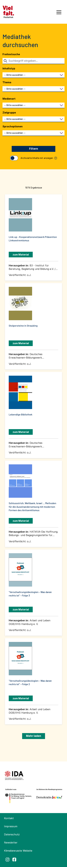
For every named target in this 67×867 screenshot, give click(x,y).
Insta (7, 859)
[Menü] (59, 13)
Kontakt (9, 818)
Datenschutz (12, 834)
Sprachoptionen (12, 126)
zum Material (21, 254)
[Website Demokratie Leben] (48, 796)
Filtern (33, 148)
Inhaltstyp (8, 68)
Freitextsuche (11, 54)
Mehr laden (33, 735)
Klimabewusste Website (18, 850)
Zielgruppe (9, 112)
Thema (6, 82)
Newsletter (10, 842)
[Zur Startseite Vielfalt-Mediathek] (8, 11)
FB (14, 859)
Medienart (8, 98)
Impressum (10, 826)
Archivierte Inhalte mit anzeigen (38, 158)
